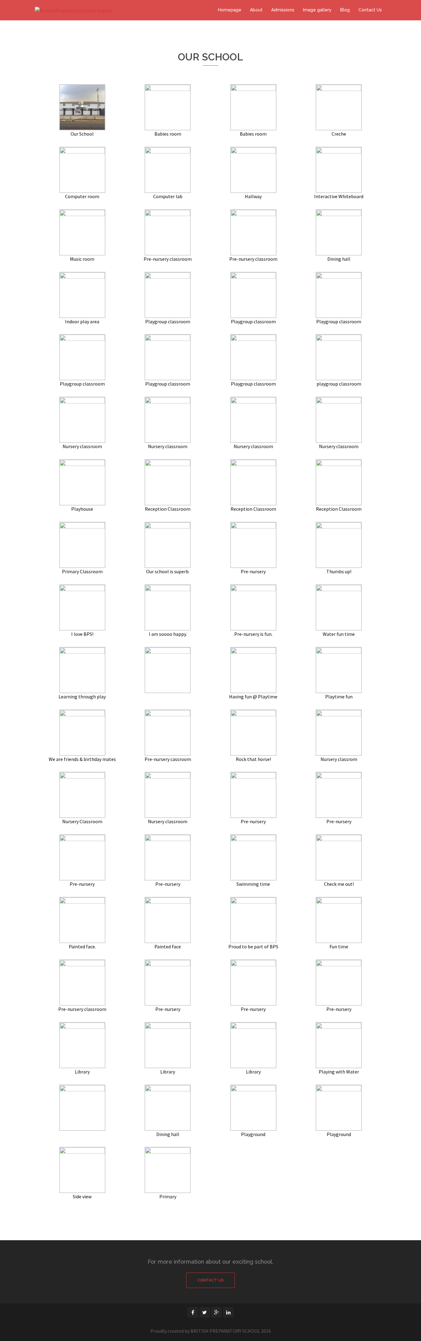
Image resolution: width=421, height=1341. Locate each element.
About (256, 9)
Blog (345, 9)
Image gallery (317, 9)
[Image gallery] (82, 107)
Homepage (229, 9)
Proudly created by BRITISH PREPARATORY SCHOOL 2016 (210, 1331)
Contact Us (370, 9)
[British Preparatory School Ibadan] (73, 10)
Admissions (282, 9)
